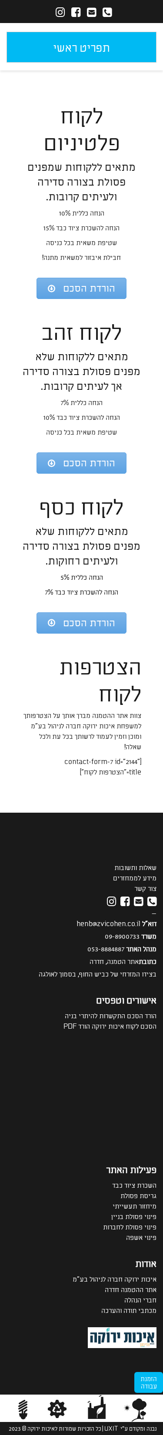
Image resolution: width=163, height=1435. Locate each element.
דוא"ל (149, 923)
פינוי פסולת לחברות (129, 1226)
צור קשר (145, 888)
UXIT (111, 1428)
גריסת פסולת (138, 1195)
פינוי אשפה (141, 1237)
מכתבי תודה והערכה (128, 1310)
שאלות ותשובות (135, 867)
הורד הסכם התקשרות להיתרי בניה (110, 1015)
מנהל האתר (141, 948)
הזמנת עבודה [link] (148, 1382)
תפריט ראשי (81, 47)
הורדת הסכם (89, 287)
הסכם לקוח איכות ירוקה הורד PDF (109, 1025)
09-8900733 (122, 935)
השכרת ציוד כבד (134, 1184)
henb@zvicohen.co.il (108, 923)
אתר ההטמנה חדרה (130, 1289)
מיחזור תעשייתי (134, 1205)
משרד (148, 935)
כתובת (147, 961)
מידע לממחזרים (134, 877)
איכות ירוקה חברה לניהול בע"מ (114, 1278)
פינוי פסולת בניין (133, 1216)
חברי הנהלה (140, 1299)
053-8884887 (105, 948)
